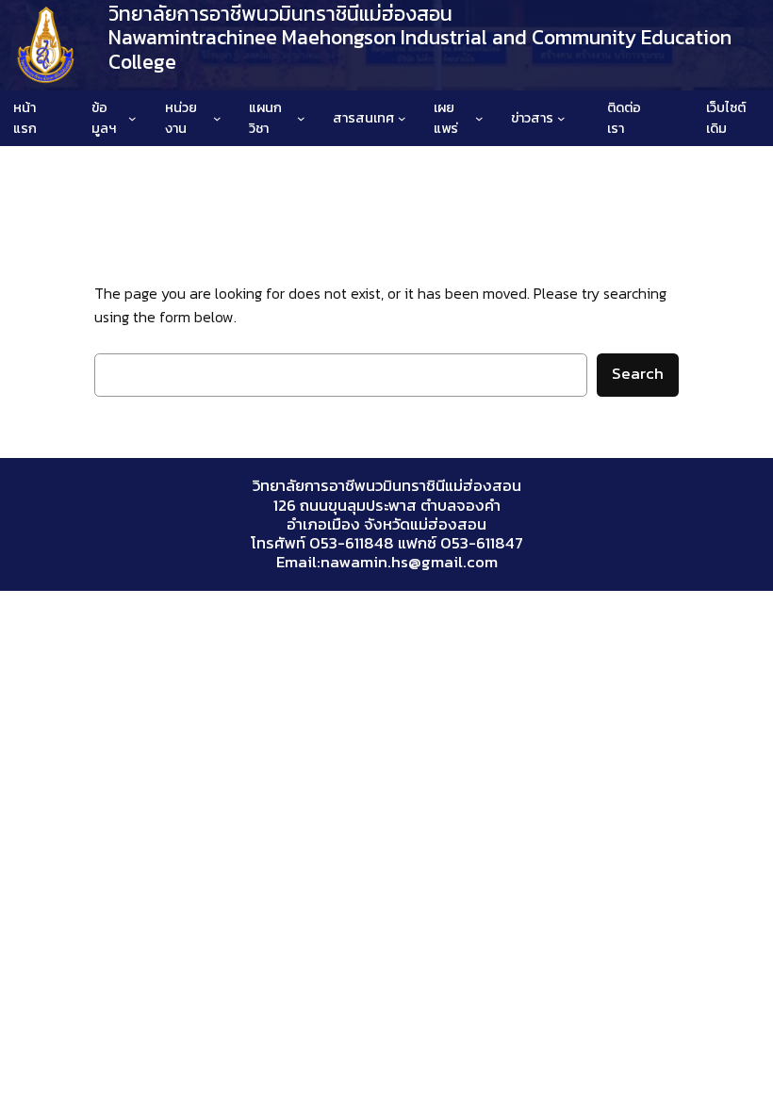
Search (638, 373)
